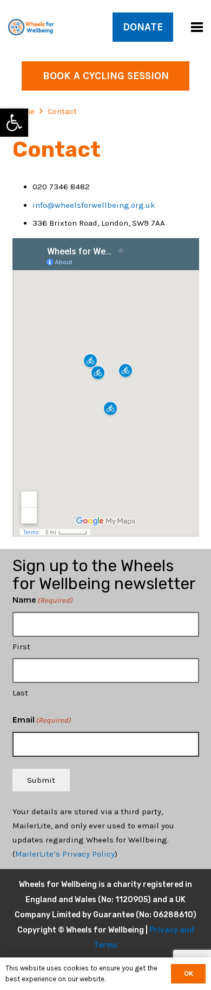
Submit (41, 780)
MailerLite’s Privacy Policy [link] (65, 854)
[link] (14, 122)
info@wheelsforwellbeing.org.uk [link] (93, 205)
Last (20, 693)
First (21, 647)
